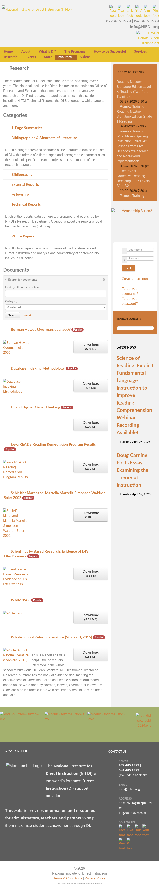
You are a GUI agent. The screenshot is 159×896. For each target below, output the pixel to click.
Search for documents (22, 279)
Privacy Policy (95, 878)
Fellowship (20, 194)
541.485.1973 (146, 21)
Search (12, 315)
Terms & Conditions (67, 878)
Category (11, 301)
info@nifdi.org (129, 789)
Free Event (128, 171)
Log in (128, 268)
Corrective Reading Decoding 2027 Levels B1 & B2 (133, 181)
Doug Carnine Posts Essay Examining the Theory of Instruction (132, 470)
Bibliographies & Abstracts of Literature (44, 138)
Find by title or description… (23, 287)
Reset (27, 315)
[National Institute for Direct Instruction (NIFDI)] (37, 9)
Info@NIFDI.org (144, 27)
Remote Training (132, 106)
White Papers (22, 236)
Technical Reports (26, 204)
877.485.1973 (118, 21)
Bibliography (22, 175)
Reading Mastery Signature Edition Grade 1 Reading (134, 116)
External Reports (25, 185)
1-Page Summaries (26, 128)
